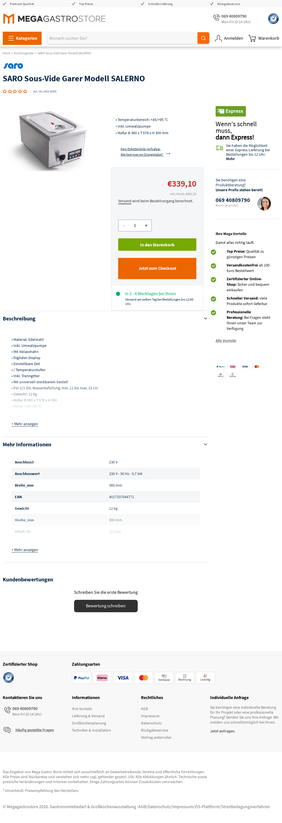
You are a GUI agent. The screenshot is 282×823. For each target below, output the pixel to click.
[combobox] (128, 38)
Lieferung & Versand (88, 716)
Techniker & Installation (91, 730)
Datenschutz (151, 723)
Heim (6, 53)
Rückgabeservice (228, 4)
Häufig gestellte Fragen (34, 730)
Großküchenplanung (89, 723)
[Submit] (203, 38)
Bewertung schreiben (106, 606)
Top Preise (86, 4)
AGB (144, 709)
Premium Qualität (22, 4)
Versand (124, 201)
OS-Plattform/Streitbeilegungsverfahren (232, 807)
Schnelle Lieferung (160, 4)
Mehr (230, 158)
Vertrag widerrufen (156, 737)
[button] (15, 91)
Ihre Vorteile (82, 709)
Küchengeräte (24, 53)
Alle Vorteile (226, 340)
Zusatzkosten (150, 782)
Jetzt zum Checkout (157, 268)
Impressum (150, 716)
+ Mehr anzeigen (25, 424)
